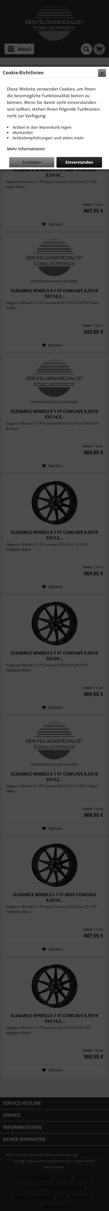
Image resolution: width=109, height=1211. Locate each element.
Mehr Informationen (26, 148)
